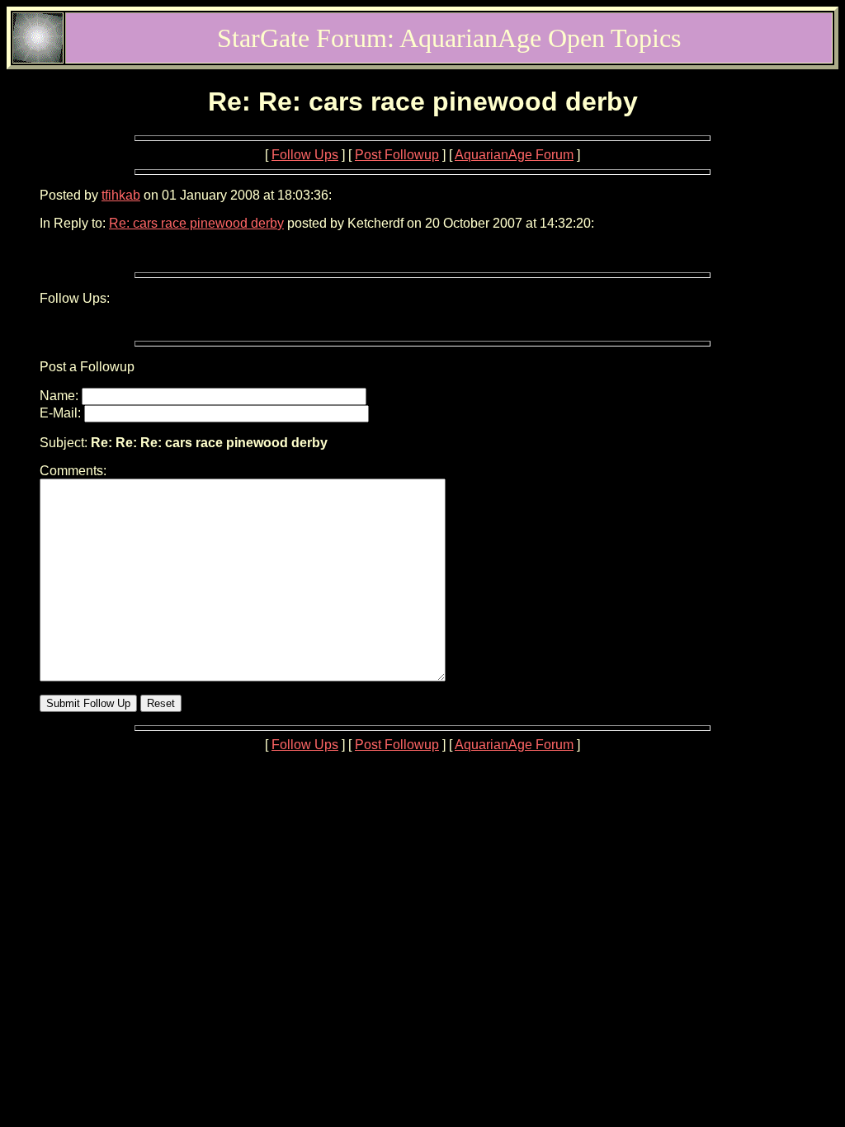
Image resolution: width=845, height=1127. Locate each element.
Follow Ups (304, 155)
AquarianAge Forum (514, 155)
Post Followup (397, 155)
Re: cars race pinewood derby (196, 223)
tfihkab (120, 195)
